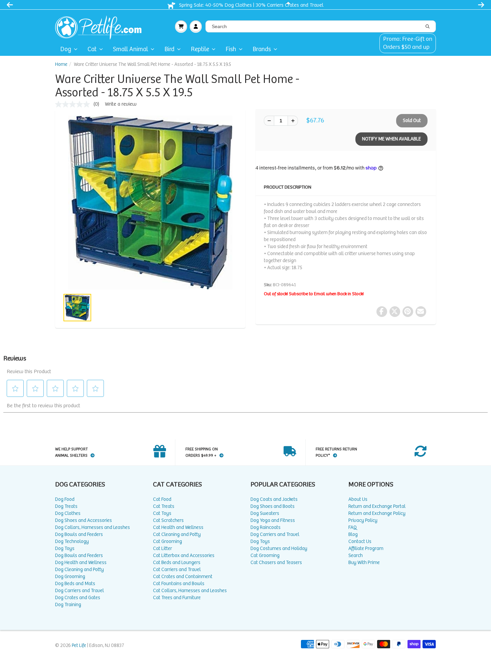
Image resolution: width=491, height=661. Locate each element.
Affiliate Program (365, 548)
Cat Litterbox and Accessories (183, 555)
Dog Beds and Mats (75, 583)
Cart (181, 26)
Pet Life (79, 645)
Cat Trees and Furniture (177, 597)
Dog (65, 49)
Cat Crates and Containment (182, 576)
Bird (169, 49)
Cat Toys (162, 513)
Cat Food (162, 499)
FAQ (352, 527)
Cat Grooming (167, 541)
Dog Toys (64, 548)
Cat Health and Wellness (178, 527)
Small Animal (130, 49)
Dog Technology (72, 541)
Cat (92, 49)
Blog (353, 534)
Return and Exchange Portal (376, 506)
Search (355, 555)
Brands (262, 49)
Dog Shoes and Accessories (83, 520)
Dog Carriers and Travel (79, 590)
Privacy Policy (362, 520)
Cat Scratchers (168, 520)
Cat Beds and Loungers (176, 562)
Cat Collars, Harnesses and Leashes (190, 590)
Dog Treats (66, 506)
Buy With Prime (364, 562)
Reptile (200, 49)
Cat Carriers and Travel (177, 569)
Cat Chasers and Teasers (276, 562)
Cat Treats (163, 506)
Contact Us (359, 541)
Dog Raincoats (266, 527)
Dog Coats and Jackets (274, 499)
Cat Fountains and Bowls (178, 583)
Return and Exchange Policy (376, 513)
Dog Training (68, 605)
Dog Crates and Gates (77, 597)
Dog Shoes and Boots (273, 506)
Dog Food (64, 499)
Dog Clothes (67, 513)
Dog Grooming (70, 576)
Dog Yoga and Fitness (273, 520)
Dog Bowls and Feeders (79, 534)
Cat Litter (162, 548)
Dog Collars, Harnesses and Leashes (92, 527)
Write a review (121, 104)
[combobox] (320, 26)
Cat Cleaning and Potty (177, 534)
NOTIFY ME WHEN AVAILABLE (391, 139)
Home (61, 64)
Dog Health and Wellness (81, 562)
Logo (101, 26)
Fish (230, 49)
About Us (357, 499)
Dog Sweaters (265, 513)
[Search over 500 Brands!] (427, 26)
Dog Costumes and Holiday (279, 548)
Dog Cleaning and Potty (79, 569)
